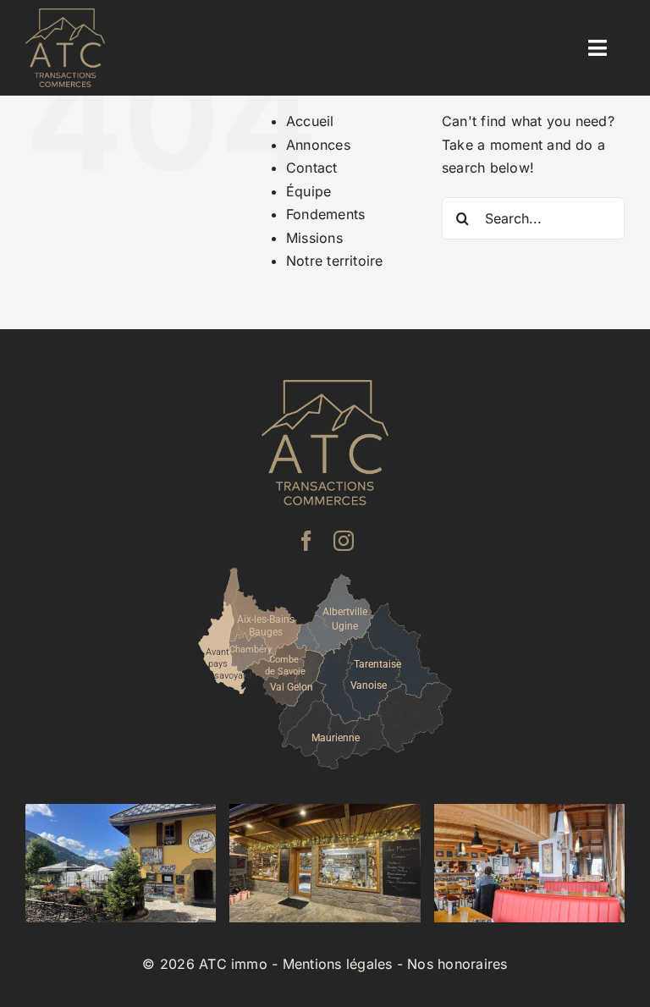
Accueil (310, 121)
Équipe (308, 191)
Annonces (318, 144)
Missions (314, 237)
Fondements (325, 214)
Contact (312, 167)
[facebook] (306, 541)
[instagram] (343, 541)
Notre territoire (334, 260)
